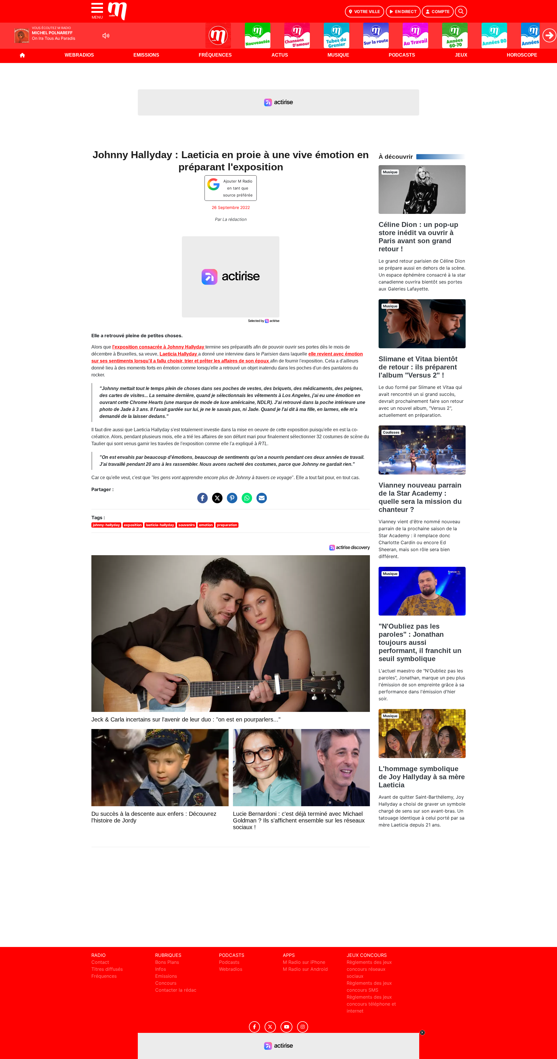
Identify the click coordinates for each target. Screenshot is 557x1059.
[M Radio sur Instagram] (302, 1027)
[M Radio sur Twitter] (270, 1027)
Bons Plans (167, 962)
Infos (160, 969)
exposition (133, 525)
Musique (338, 55)
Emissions (146, 55)
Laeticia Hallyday (179, 353)
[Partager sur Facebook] (201, 501)
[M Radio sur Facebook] (254, 1027)
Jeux (461, 55)
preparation (227, 525)
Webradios (79, 55)
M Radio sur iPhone (304, 962)
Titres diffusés (107, 969)
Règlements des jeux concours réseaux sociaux (369, 969)
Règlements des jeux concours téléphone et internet (371, 1004)
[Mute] (106, 35)
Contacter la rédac (175, 990)
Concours (165, 983)
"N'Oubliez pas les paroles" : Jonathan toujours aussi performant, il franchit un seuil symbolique (420, 642)
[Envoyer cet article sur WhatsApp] (245, 501)
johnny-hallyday (106, 525)
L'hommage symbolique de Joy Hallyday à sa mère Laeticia (422, 777)
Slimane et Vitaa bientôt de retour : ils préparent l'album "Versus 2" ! (418, 367)
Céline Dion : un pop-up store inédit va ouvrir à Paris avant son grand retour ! (418, 237)
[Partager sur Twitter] (216, 501)
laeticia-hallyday (160, 525)
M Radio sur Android (305, 969)
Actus (280, 55)
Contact (100, 962)
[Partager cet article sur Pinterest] (230, 501)
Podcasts (402, 55)
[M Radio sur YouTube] (286, 1027)
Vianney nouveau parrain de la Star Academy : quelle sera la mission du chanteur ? (420, 497)
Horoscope (522, 55)
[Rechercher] (461, 11)
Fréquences (215, 55)
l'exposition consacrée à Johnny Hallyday (158, 346)
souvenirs (186, 525)
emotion (206, 525)
